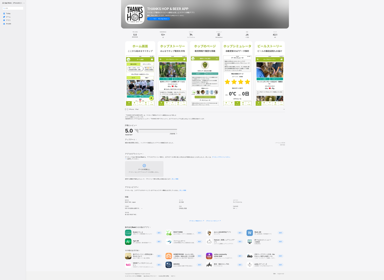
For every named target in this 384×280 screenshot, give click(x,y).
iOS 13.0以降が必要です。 (132, 208)
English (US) (281, 273)
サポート (173, 276)
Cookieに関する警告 (164, 276)
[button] (13, 13)
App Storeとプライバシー (150, 276)
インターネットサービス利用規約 (133, 276)
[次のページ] (287, 74)
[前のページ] (123, 74)
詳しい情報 (175, 179)
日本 (274, 273)
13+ (234, 208)
